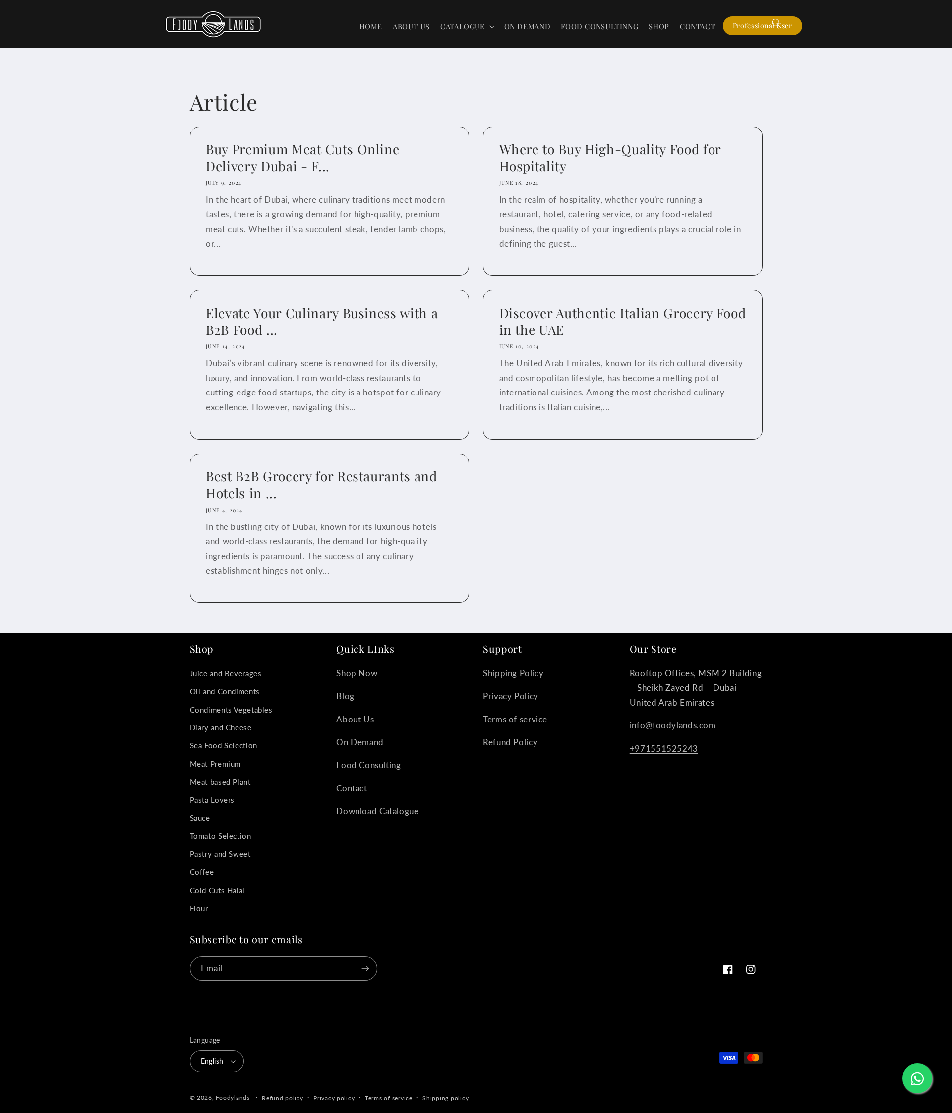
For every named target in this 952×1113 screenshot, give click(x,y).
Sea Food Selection (223, 745)
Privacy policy (334, 1098)
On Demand (360, 742)
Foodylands (232, 1097)
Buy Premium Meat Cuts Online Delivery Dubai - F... (302, 158)
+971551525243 (664, 748)
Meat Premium (215, 763)
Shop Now (356, 673)
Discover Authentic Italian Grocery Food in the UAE (622, 321)
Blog (345, 696)
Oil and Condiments (225, 691)
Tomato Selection (220, 835)
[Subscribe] (365, 968)
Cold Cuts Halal (217, 890)
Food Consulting (368, 765)
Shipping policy (445, 1098)
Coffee (202, 871)
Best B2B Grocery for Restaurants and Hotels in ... (321, 485)
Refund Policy (510, 742)
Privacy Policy (510, 696)
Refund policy (282, 1098)
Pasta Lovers (212, 799)
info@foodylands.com (673, 725)
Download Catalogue (377, 811)
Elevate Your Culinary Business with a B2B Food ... (322, 321)
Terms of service (515, 719)
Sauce (200, 817)
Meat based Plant (220, 781)
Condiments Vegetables (231, 709)
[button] (467, 26)
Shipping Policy (513, 673)
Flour (199, 908)
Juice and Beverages (226, 673)
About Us (355, 719)
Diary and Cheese (221, 727)
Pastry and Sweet (220, 854)
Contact (351, 788)
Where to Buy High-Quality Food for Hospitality (610, 158)
